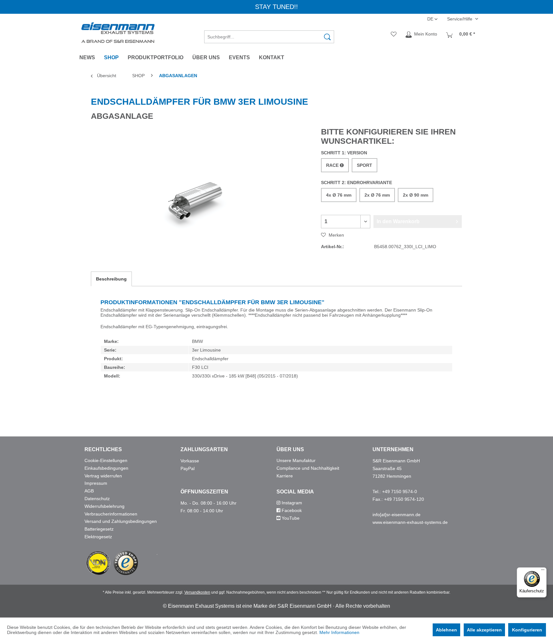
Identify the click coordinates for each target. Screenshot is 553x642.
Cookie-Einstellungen (105, 460)
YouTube (290, 518)
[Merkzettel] (394, 34)
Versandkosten (197, 592)
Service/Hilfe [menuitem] (460, 18)
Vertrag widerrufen (103, 475)
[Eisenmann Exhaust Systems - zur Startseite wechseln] (118, 32)
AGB (89, 490)
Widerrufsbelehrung (104, 506)
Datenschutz (97, 498)
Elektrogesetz (98, 536)
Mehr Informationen (339, 632)
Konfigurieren (527, 629)
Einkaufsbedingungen (106, 468)
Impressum (95, 483)
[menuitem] (269, 34)
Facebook (291, 510)
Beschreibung (111, 278)
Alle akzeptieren (484, 629)
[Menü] (543, 571)
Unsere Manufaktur (296, 460)
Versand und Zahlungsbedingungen (120, 521)
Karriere (284, 475)
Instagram (291, 502)
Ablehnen (446, 629)
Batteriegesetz (99, 529)
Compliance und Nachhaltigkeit (307, 468)
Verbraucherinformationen (110, 513)
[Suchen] (327, 36)
